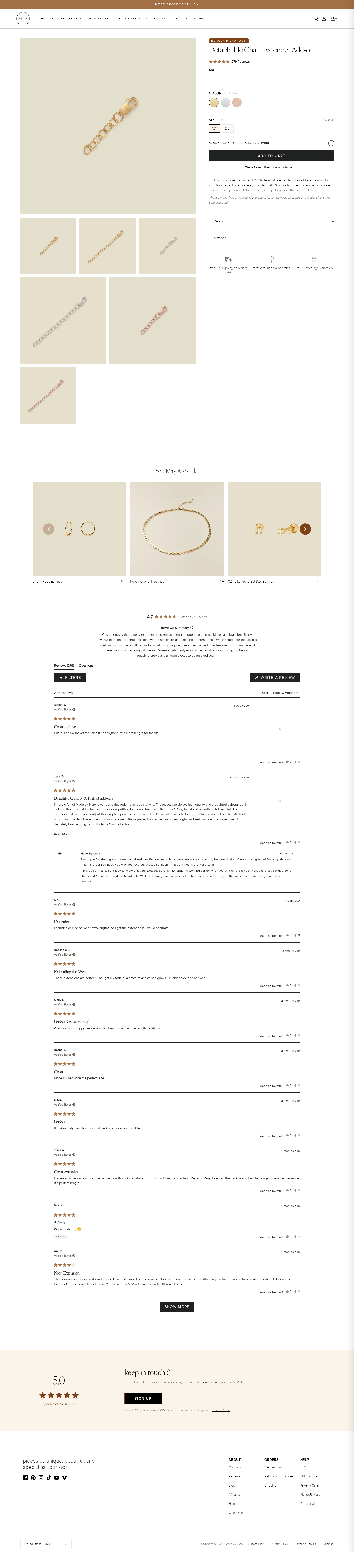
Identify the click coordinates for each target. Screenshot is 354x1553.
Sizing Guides (309, 1476)
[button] (279, 729)
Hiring (233, 1504)
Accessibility (256, 1544)
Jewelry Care (309, 1485)
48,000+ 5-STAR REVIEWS (59, 1404)
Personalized (99, 18)
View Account (273, 1467)
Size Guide (328, 120)
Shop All (46, 18)
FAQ (303, 1467)
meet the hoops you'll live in (177, 4)
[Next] (305, 529)
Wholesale (236, 1513)
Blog (232, 1485)
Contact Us (307, 1504)
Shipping (270, 1485)
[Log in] (324, 19)
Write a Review (279, 678)
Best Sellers (71, 18)
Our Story (235, 1467)
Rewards (181, 18)
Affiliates (234, 1495)
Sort (265, 693)
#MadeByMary (310, 1495)
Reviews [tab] (64, 666)
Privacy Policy (279, 1544)
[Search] (316, 19)
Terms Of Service (305, 1544)
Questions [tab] (86, 666)
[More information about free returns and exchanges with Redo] (331, 143)
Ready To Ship (128, 18)
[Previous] (48, 529)
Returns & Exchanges (278, 1476)
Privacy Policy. (221, 1410)
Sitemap (328, 1544)
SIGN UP (143, 1398)
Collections (156, 18)
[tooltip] (191, 627)
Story (199, 18)
